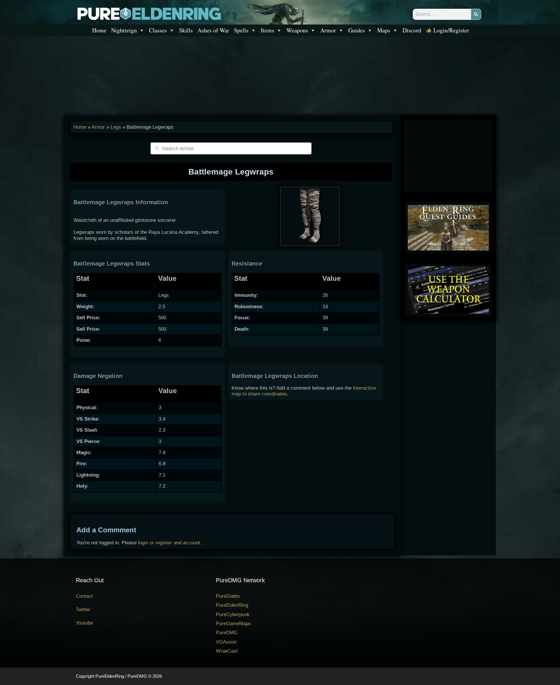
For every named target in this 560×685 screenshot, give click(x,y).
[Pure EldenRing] (149, 13)
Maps (383, 30)
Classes (158, 30)
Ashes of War (213, 30)
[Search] (476, 14)
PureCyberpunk (233, 614)
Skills (186, 30)
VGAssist (226, 642)
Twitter (83, 609)
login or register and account (169, 542)
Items (267, 30)
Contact (84, 596)
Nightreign (124, 30)
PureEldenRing (232, 605)
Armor (328, 30)
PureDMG (226, 632)
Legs (116, 127)
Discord (411, 30)
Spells (241, 30)
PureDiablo (228, 596)
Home (99, 30)
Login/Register (451, 30)
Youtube (84, 623)
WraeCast (227, 651)
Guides (356, 30)
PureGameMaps (233, 623)
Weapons (297, 30)
